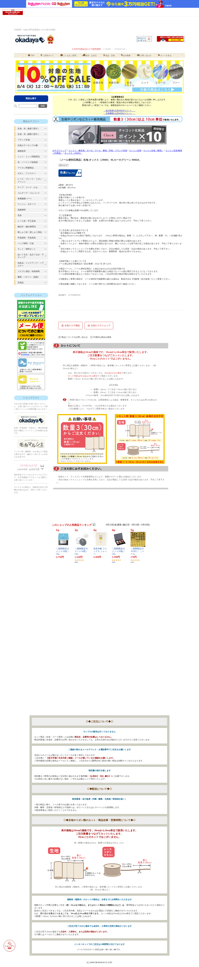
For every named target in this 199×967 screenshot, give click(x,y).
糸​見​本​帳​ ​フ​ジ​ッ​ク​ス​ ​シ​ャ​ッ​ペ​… (100, 551)
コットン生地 (135, 150)
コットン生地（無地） (153, 150)
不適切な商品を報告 (102, 337)
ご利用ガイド (48, 55)
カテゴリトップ (59, 150)
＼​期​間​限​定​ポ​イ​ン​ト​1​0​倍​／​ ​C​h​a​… (63, 551)
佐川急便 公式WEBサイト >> (120, 110)
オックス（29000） (73, 153)
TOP (32, 55)
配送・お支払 (91, 55)
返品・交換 (110, 55)
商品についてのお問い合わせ (74, 337)
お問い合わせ (145, 55)
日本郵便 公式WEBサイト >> (120, 113)
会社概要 (126, 55)
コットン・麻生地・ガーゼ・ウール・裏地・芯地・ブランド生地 (97, 150)
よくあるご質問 (69, 55)
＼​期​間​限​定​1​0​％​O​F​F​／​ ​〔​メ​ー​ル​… (137, 551)
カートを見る (165, 55)
